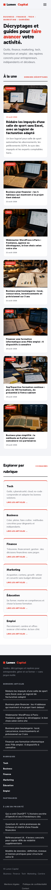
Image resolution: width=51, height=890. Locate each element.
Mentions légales (11, 884)
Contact (25, 888)
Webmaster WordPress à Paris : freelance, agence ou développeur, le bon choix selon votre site (26, 718)
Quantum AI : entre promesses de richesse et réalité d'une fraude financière (22, 827)
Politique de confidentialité (35, 884)
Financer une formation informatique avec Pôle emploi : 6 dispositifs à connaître (24, 744)
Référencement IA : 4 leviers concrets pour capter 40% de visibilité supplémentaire (24, 840)
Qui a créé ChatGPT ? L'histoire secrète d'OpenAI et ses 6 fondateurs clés (25, 815)
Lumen (17, 4)
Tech (5, 763)
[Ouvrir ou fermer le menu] (45, 4)
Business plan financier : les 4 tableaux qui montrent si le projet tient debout (25, 706)
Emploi (6, 791)
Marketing (8, 780)
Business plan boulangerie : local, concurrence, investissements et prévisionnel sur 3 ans (22, 731)
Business (7, 768)
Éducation (8, 785)
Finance (7, 774)
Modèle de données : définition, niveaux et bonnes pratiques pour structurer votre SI (25, 854)
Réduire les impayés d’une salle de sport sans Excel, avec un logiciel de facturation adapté (26, 694)
